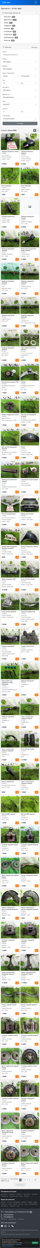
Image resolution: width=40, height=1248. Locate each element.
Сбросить (34, 47)
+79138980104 (8, 1217)
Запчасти (4, 1219)
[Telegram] (2, 1226)
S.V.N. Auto (6, 2)
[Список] (37, 130)
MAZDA (15, 1204)
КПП (4, 101)
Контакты (21, 1219)
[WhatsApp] (5, 1226)
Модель (5, 66)
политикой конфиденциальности (11, 1245)
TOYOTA (9, 1202)
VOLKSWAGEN (33, 1204)
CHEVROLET (4, 1206)
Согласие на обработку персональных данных (15, 1234)
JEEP (18, 1206)
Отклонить (27, 1242)
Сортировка (6, 115)
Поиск (4, 52)
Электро (9, 40)
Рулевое (8, 28)
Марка (5, 59)
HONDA (30, 1202)
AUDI (25, 1204)
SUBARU (24, 1202)
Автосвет (9, 17)
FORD (10, 1204)
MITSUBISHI (16, 1202)
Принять (35, 1242)
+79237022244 (8, 1215)
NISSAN (3, 1202)
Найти (21, 123)
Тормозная (10, 34)
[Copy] (30, 1212)
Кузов (8, 23)
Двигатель (10, 20)
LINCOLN (12, 1206)
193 (35, 1180)
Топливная (9, 31)
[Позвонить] (13, 1226)
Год (4, 80)
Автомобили (12, 1219)
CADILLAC (4, 1204)
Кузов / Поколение (8, 73)
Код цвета (6, 87)
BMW (35, 1202)
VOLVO (21, 1204)
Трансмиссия (10, 37)
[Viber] (9, 1226)
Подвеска (9, 25)
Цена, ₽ (5, 108)
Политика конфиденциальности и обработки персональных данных (19, 1231)
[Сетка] (34, 130)
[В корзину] (17, 164)
